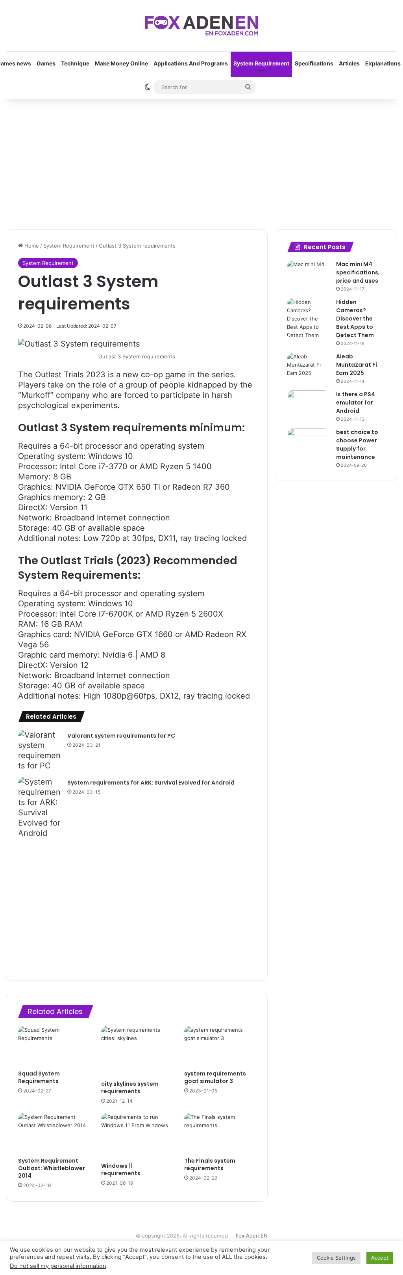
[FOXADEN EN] (201, 25)
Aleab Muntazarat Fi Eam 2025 (356, 364)
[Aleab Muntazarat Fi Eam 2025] (308, 367)
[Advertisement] (201, 162)
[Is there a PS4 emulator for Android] (308, 405)
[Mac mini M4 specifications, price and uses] (308, 275)
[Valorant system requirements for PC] (39, 750)
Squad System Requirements (39, 1077)
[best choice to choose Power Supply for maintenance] (308, 443)
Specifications (314, 63)
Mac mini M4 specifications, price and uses (358, 272)
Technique (75, 63)
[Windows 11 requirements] (136, 1135)
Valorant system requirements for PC (121, 736)
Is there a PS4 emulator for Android (355, 402)
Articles (349, 63)
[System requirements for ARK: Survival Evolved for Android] (39, 807)
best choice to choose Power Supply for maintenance (357, 444)
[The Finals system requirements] (219, 1133)
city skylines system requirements (130, 1087)
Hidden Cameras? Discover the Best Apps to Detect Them (355, 318)
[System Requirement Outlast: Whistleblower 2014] (53, 1133)
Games (46, 63)
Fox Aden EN (252, 1235)
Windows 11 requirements (120, 1169)
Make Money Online (121, 63)
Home (31, 245)
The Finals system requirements (209, 1164)
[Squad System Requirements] (53, 1046)
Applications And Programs (190, 63)
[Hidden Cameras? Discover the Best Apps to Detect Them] (308, 318)
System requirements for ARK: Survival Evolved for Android (151, 783)
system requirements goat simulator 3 (215, 1077)
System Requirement (261, 63)
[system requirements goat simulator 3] (219, 1046)
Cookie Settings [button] (336, 1257)
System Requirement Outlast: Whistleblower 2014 (51, 1168)
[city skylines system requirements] (136, 1051)
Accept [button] (379, 1257)
